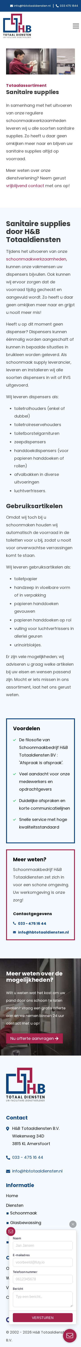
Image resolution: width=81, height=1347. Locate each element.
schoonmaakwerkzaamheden (36, 259)
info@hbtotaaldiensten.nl (43, 932)
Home (12, 1195)
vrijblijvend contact (25, 185)
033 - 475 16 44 (32, 923)
